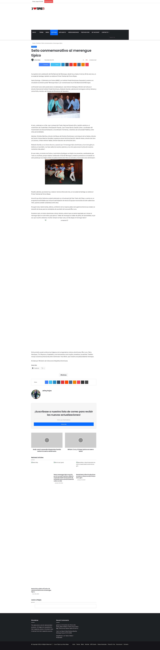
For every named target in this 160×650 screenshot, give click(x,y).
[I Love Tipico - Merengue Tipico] (38, 8)
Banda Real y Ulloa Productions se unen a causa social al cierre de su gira (85, 476)
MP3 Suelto (62, 32)
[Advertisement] (97, 16)
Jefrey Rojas (37, 60)
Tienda (41, 32)
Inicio (34, 32)
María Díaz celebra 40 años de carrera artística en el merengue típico (41, 590)
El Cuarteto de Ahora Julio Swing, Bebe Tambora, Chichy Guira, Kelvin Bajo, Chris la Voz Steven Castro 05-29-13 (67, 626)
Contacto (105, 32)
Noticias (54, 32)
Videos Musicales (73, 32)
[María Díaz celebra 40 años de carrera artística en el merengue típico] (41, 524)
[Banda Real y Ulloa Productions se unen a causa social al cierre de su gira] (86, 467)
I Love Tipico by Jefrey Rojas (61, 644)
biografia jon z (60, 635)
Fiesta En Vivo (85, 32)
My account (95, 32)
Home (34, 43)
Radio (47, 32)
